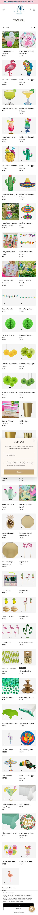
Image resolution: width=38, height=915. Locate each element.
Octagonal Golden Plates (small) (25, 534)
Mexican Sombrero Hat (25, 224)
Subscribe (19, 472)
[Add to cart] (4, 46)
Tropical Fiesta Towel (26, 723)
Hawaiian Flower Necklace (8, 281)
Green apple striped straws (9, 670)
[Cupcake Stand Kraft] (27, 686)
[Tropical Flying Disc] (27, 738)
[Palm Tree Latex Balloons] (10, 39)
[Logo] (19, 9)
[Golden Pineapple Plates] (10, 522)
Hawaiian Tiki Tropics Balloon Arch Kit (9, 224)
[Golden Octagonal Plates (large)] (10, 550)
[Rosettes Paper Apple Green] (10, 352)
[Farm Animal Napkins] (10, 712)
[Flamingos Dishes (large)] (10, 493)
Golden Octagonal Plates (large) (8, 563)
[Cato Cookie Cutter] (27, 631)
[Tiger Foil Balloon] (27, 657)
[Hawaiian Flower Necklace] (10, 269)
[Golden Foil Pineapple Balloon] (10, 68)
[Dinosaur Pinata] (27, 579)
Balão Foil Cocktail (25, 862)
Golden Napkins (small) (7, 477)
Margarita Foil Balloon (9, 108)
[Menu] (4, 10)
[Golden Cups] (27, 409)
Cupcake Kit (23, 562)
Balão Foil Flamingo (9, 888)
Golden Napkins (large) (25, 477)
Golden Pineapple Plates (8, 534)
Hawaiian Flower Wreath (25, 281)
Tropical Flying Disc (26, 750)
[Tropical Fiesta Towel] (27, 712)
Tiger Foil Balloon (25, 671)
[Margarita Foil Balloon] (10, 97)
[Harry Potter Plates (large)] (10, 240)
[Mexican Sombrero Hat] (27, 211)
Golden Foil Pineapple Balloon (9, 81)
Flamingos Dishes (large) (8, 506)
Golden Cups (23, 421)
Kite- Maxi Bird (7, 776)
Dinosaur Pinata (25, 590)
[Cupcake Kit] (27, 550)
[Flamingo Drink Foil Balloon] (10, 125)
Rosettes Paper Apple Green (9, 365)
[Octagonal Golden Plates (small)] (27, 522)
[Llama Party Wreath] (27, 297)
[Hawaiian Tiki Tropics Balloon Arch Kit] (10, 211)
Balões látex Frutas (8, 862)
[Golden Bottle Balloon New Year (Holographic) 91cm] (10, 793)
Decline (18, 908)
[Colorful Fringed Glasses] (10, 409)
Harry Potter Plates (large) (8, 253)
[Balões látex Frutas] (10, 850)
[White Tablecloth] (27, 793)
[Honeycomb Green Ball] (10, 323)
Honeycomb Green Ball (8, 336)
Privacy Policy (19, 901)
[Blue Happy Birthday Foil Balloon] (27, 39)
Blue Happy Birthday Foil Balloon (26, 52)
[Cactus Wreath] (10, 297)
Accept (18, 905)
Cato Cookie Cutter (26, 643)
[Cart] (34, 9)
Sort (7, 27)
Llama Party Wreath (26, 309)
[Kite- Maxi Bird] (10, 764)
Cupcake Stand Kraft (26, 697)
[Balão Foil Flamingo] (10, 876)
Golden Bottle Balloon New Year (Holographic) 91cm (9, 806)
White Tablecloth (25, 804)
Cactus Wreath (7, 309)
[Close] (34, 441)
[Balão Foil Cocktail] (27, 850)
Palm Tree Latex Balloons (7, 52)
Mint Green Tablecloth (9, 833)
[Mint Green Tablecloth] (10, 821)
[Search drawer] (30, 9)
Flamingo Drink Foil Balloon (8, 138)
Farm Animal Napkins (9, 723)
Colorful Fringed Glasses (7, 422)
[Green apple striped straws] (10, 657)
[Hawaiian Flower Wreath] (27, 269)
